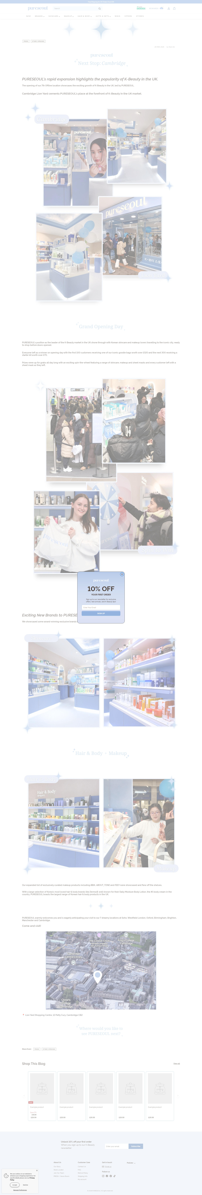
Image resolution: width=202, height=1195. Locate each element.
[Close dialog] (122, 574)
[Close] (37, 1170)
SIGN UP (101, 613)
